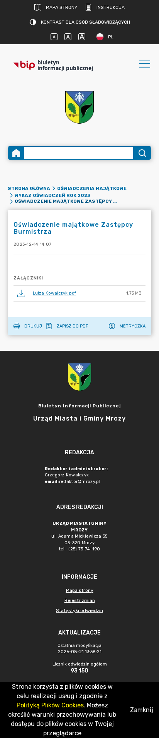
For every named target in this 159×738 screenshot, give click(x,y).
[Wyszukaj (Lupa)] (142, 153)
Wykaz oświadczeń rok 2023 (52, 195)
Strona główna (29, 188)
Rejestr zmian (79, 600)
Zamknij (141, 710)
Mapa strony (61, 7)
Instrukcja (110, 7)
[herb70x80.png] (79, 107)
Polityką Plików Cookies (50, 705)
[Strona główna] (16, 153)
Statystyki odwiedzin (79, 610)
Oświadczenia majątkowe (92, 188)
